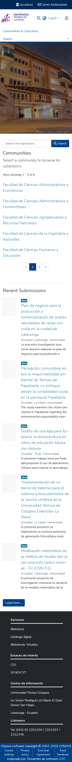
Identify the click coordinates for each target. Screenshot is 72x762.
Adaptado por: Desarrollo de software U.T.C (36, 759)
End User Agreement (43, 752)
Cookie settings (9, 752)
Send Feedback (63, 752)
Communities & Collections (20, 31)
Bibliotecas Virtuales (24, 644)
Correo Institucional (54, 5)
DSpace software (12, 746)
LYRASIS (65, 746)
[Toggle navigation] (66, 18)
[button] (44, 18)
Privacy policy (25, 752)
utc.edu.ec (26, 5)
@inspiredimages (58, 131)
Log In (52, 18)
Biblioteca (17, 629)
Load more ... (13, 603)
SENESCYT (18, 672)
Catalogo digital (21, 637)
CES (13, 665)
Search (62, 143)
